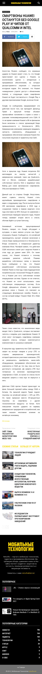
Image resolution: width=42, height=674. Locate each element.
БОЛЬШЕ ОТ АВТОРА (29, 446)
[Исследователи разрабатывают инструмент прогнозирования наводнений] (7, 516)
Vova (8, 31)
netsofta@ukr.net (28, 573)
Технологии (6, 12)
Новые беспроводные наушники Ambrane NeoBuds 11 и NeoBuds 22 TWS (26, 612)
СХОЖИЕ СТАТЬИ (10, 446)
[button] (39, 3)
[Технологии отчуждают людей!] (7, 455)
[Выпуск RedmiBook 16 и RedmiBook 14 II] (7, 495)
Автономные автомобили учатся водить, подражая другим (26, 465)
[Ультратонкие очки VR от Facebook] (7, 505)
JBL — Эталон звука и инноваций (26, 588)
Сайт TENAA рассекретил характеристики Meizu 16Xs (9, 435)
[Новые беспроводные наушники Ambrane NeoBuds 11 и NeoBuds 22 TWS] (6, 611)
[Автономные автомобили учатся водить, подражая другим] (7, 466)
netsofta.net (32, 671)
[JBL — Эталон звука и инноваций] (6, 589)
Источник (6, 421)
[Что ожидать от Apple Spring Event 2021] (6, 599)
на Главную (21, 667)
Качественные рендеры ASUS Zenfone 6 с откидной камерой (31, 435)
